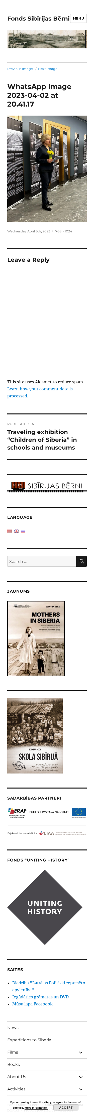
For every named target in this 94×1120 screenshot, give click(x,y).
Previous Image (20, 69)
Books (13, 1064)
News (13, 1027)
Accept (65, 1107)
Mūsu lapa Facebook (32, 1003)
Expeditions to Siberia (29, 1040)
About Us (16, 1076)
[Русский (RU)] (23, 530)
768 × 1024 (63, 231)
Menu (78, 18)
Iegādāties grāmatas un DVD (40, 996)
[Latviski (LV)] (9, 530)
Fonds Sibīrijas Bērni (38, 18)
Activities (16, 1089)
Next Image (47, 69)
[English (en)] (16, 530)
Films (12, 1052)
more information (36, 1107)
